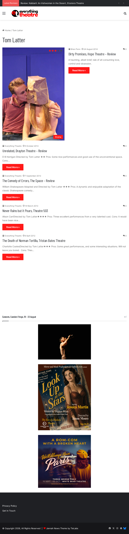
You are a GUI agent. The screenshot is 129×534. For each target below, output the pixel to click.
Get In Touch (8, 510)
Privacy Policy (9, 506)
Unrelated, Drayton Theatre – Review (24, 150)
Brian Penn (75, 49)
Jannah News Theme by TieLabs (62, 528)
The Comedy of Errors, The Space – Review (28, 180)
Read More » (79, 70)
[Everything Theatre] (25, 13)
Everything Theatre (13, 146)
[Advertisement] (64, 288)
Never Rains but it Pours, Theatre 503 (25, 210)
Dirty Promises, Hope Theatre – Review (92, 54)
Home (7, 30)
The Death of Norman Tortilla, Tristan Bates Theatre (33, 240)
